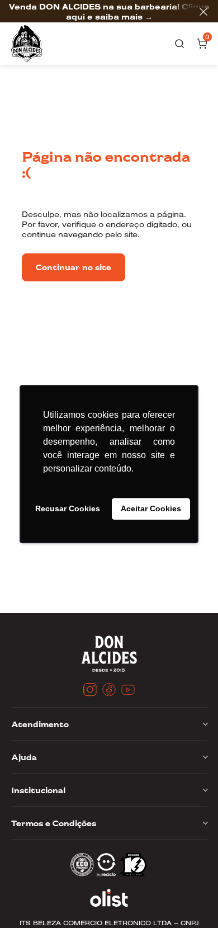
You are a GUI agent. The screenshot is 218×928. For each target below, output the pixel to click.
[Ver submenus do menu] (204, 723)
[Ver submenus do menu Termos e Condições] (204, 822)
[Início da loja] (26, 43)
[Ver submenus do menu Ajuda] (204, 756)
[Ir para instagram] (90, 689)
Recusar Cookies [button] (67, 509)
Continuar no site (73, 267)
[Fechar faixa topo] (197, 12)
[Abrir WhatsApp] (28, 900)
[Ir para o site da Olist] (109, 898)
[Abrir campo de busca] (179, 43)
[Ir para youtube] (128, 689)
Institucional (38, 790)
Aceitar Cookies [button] (151, 509)
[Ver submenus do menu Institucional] (204, 789)
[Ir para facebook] (109, 689)
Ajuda (24, 757)
